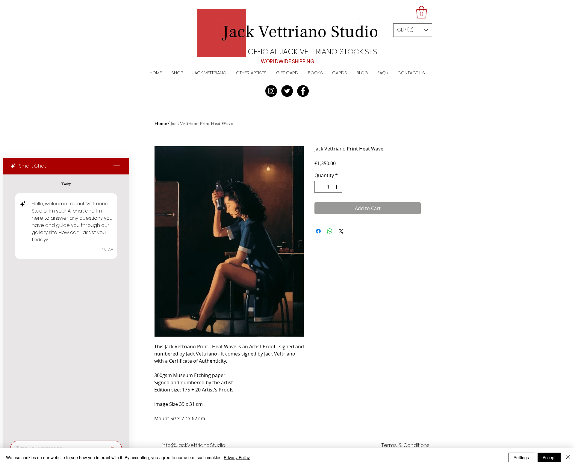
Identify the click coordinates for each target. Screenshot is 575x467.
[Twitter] (287, 91)
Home (160, 124)
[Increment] (337, 186)
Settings (521, 457)
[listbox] (412, 30)
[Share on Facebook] (318, 231)
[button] (421, 12)
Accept (549, 457)
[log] (66, 305)
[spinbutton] (328, 186)
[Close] (567, 457)
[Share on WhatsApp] (329, 231)
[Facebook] (303, 91)
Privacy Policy (237, 457)
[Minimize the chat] (117, 166)
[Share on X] (341, 231)
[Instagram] (271, 91)
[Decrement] (319, 186)
